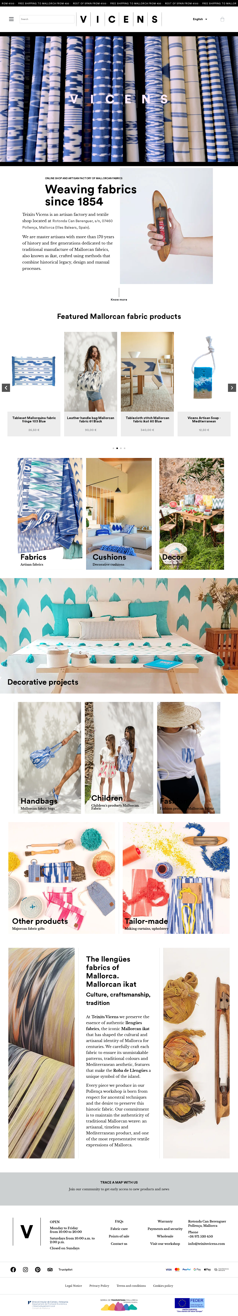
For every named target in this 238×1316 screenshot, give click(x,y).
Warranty (165, 1221)
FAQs (119, 1221)
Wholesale (165, 1236)
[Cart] (222, 19)
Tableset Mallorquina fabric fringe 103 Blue (204, 419)
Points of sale (119, 1236)
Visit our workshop (165, 1244)
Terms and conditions (131, 1286)
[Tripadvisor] (50, 1270)
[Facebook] (13, 1270)
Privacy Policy (99, 1286)
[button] (6, 388)
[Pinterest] (38, 1270)
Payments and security (165, 1229)
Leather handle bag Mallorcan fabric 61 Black (33, 419)
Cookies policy (163, 1286)
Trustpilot (65, 1269)
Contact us (119, 1244)
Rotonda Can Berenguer (207, 1221)
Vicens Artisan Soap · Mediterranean (147, 419)
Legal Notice (73, 1286)
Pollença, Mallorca (202, 1226)
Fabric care (119, 1229)
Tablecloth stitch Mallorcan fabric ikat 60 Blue (90, 419)
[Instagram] (25, 1270)
